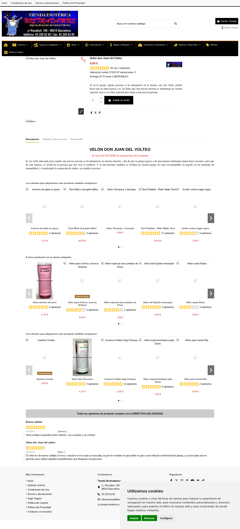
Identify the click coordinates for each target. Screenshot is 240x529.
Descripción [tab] (32, 139)
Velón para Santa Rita (195, 379)
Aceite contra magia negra (195, 228)
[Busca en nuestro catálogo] (175, 24)
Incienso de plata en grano (44, 228)
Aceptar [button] (134, 518)
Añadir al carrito (121, 100)
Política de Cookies (38, 502)
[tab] (77, 140)
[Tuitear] (95, 112)
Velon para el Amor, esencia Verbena (82, 303)
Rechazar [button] (149, 518)
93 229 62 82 (108, 494)
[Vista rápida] (44, 224)
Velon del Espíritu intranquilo (157, 302)
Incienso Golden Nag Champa (120, 379)
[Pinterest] (100, 112)
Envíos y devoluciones (47, 3)
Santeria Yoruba (44, 379)
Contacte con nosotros (40, 511)
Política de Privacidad (74, 3)
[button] (118, 247)
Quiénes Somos (36, 485)
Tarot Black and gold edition (82, 228)
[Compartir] (91, 112)
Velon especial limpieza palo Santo (157, 380)
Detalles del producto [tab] (55, 139)
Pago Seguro (35, 498)
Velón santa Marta (195, 302)
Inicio (5, 3)
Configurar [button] (166, 518)
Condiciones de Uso (21, 3)
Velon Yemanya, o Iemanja (120, 228)
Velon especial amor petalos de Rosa (120, 303)
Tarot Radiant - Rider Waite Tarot (158, 228)
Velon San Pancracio (82, 379)
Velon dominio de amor (45, 302)
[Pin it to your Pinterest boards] (81, 61)
